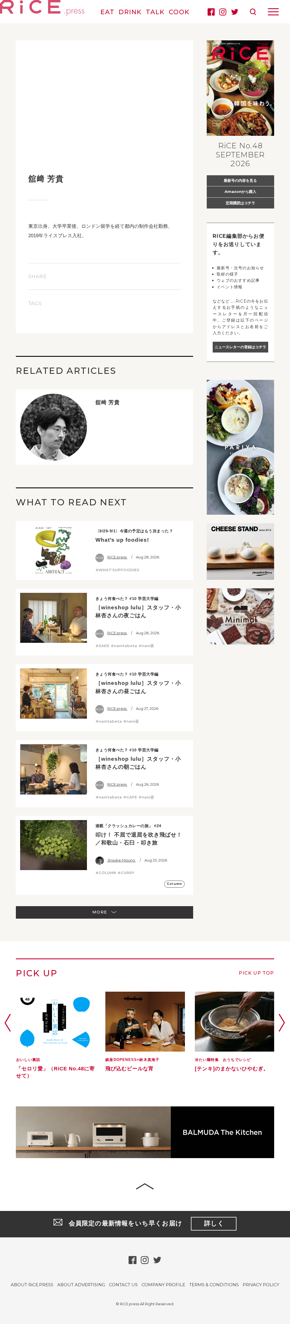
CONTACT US (123, 1284)
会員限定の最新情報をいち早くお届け (147, 1223)
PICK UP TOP (256, 973)
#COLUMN (105, 872)
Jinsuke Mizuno (121, 860)
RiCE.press (117, 557)
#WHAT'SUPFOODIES (117, 570)
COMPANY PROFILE (163, 1284)
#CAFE (130, 797)
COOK (179, 12)
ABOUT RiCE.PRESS (32, 1284)
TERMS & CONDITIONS (214, 1284)
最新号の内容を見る (240, 180)
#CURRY (126, 872)
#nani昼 (131, 721)
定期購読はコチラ (240, 203)
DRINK (130, 12)
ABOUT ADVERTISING (81, 1284)
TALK (155, 12)
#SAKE (102, 645)
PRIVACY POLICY (261, 1284)
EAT (108, 12)
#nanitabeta (124, 645)
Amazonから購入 (240, 191)
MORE (100, 912)
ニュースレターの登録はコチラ (240, 347)
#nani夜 (146, 645)
